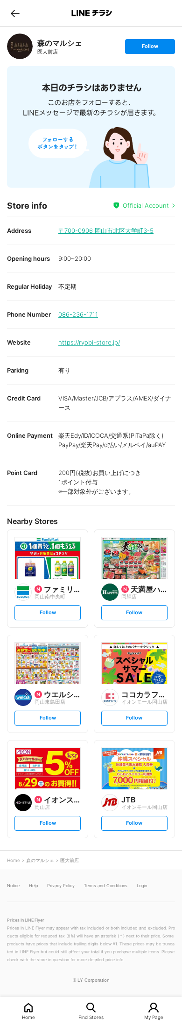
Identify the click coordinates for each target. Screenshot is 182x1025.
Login (142, 885)
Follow (149, 48)
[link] (20, 46)
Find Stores (91, 1016)
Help (33, 885)
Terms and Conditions (105, 885)
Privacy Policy (61, 885)
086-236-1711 (78, 314)
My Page (153, 1016)
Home (28, 1016)
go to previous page (15, 13)
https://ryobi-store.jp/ (89, 342)
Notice (13, 885)
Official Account (146, 205)
